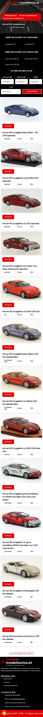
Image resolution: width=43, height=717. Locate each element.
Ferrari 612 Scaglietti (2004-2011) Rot (21, 653)
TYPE (11, 87)
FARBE (35, 77)
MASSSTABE (7, 77)
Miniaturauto (11, 15)
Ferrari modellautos (28, 15)
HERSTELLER (21, 77)
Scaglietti (9, 44)
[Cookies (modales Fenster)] (4, 713)
